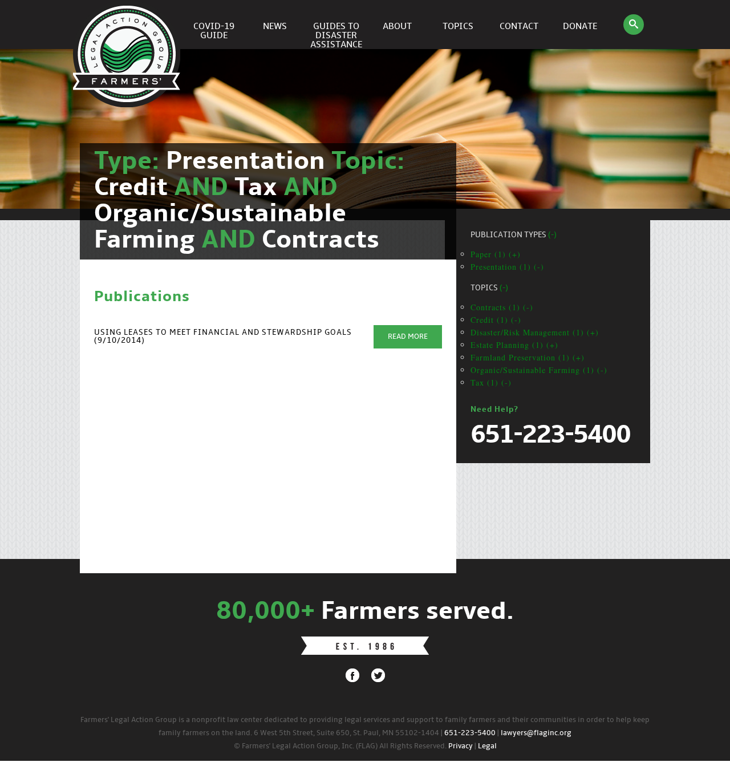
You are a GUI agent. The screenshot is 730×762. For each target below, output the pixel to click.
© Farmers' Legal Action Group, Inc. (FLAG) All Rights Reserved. (340, 746)
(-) (552, 235)
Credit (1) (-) (496, 319)
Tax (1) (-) (491, 382)
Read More (408, 337)
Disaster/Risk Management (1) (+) (535, 332)
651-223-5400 (470, 733)
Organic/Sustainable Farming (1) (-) (539, 369)
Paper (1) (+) (496, 254)
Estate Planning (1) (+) (514, 344)
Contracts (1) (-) (502, 307)
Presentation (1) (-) (507, 266)
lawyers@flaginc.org (536, 733)
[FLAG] (128, 24)
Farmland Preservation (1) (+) (528, 357)
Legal (487, 746)
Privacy (460, 746)
